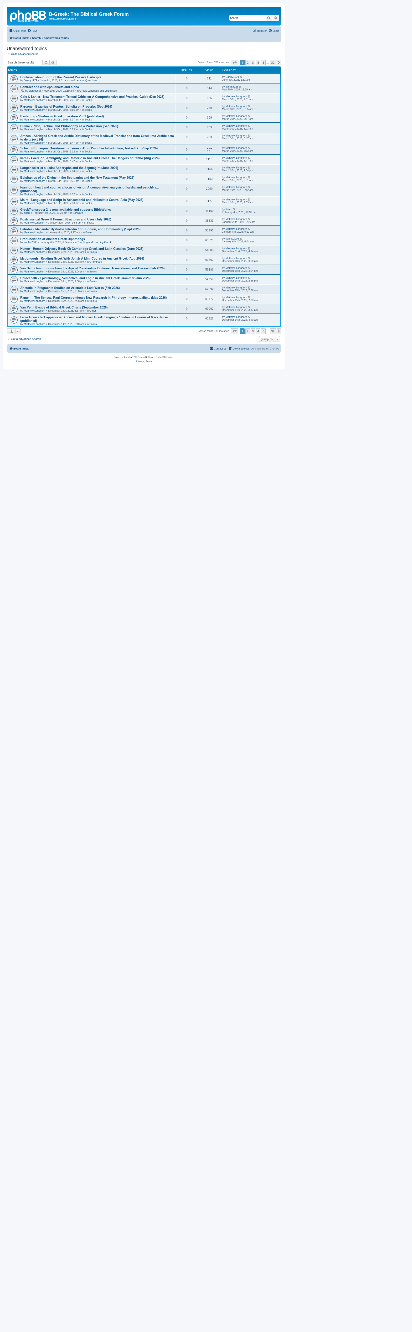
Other (92, 310)
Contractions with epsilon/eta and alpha (49, 87)
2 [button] (247, 62)
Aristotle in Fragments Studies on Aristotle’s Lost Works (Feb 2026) (70, 288)
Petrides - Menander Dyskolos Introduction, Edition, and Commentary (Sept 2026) (80, 229)
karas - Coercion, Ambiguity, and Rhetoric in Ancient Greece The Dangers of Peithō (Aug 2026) (90, 158)
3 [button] (253, 62)
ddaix (27, 212)
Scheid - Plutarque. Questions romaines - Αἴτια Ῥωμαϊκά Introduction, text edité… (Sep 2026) (89, 148)
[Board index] (28, 15)
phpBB (131, 357)
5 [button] (263, 62)
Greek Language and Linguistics (98, 90)
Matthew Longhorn (34, 100)
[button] (234, 62)
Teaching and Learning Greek (94, 242)
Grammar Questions (85, 80)
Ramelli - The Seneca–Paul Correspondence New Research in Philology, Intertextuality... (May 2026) (93, 297)
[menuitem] (32, 31)
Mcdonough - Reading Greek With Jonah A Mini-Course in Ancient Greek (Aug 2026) (82, 258)
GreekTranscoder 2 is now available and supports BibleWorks (65, 209)
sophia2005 (30, 242)
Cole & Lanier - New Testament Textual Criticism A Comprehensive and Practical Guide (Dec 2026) (92, 97)
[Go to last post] (241, 76)
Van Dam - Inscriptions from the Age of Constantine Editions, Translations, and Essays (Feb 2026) (92, 268)
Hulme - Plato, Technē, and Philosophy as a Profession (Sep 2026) (69, 126)
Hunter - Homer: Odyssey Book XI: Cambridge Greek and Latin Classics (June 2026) (81, 249)
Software (78, 212)
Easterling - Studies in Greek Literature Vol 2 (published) (62, 116)
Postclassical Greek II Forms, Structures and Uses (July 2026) (65, 219)
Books (88, 100)
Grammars (95, 261)
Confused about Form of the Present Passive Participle (60, 77)
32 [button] (272, 62)
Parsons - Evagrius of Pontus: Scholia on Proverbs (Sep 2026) (66, 106)
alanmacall (35, 90)
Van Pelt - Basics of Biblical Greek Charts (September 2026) (64, 307)
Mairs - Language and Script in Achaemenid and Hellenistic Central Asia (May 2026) (81, 200)
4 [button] (258, 62)
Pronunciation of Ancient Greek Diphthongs (52, 239)
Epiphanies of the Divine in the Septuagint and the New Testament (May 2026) (77, 177)
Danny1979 (30, 80)
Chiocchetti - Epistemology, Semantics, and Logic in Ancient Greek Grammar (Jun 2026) (85, 278)
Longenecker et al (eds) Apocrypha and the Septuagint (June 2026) (69, 168)
